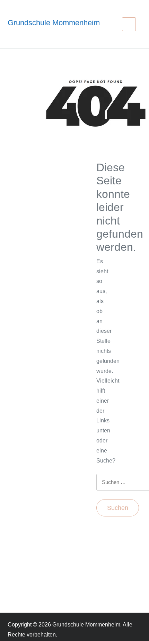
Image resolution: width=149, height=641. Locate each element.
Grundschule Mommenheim (54, 22)
